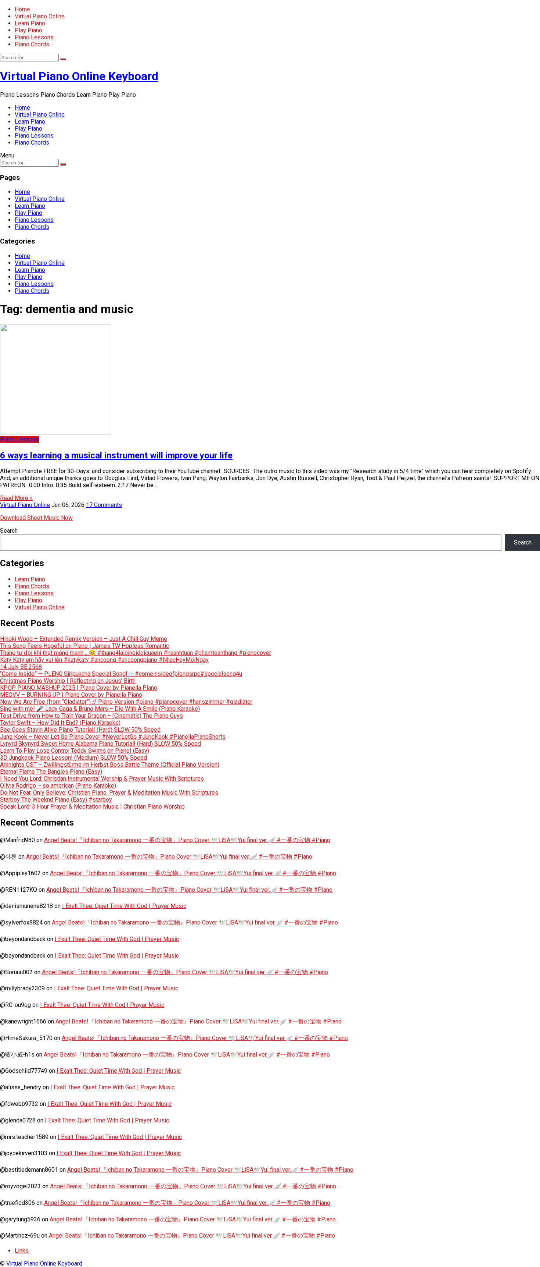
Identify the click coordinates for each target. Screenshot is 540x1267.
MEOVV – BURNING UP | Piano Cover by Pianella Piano (71, 694)
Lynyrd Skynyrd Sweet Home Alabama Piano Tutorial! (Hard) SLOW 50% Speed (100, 743)
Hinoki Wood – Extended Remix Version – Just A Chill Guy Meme (83, 638)
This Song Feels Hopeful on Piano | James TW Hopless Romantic (84, 645)
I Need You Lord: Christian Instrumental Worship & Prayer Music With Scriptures (102, 778)
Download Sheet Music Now (36, 517)
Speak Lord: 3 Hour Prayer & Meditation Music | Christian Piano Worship (92, 806)
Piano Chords (32, 44)
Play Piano (28, 30)
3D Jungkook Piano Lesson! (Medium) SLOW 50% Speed (73, 757)
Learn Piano (30, 23)
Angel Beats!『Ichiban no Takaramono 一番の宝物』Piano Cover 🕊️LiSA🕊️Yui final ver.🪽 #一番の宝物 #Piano (187, 840)
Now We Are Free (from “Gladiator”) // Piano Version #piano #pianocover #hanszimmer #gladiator (126, 701)
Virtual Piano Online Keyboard (79, 76)
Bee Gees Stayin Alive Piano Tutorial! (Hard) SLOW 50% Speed (80, 729)
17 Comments (104, 504)
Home (22, 9)
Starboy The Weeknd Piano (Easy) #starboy (56, 799)
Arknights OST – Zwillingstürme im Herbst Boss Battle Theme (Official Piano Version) (109, 764)
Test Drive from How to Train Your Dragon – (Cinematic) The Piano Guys (91, 715)
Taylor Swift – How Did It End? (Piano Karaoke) (60, 722)
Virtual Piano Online (40, 16)
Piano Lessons (34, 37)
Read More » (16, 497)
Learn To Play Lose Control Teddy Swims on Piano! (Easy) (74, 750)
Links (22, 1250)
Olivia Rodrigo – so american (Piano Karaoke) (58, 785)
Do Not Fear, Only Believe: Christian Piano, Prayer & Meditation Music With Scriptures (109, 792)
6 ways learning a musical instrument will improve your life (116, 455)
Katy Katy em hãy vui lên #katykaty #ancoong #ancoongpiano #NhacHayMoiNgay (104, 659)
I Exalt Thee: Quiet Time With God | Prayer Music (124, 905)
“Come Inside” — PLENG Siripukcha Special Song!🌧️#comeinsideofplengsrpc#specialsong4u (121, 673)
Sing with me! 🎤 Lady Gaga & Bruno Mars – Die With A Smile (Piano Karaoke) (100, 708)
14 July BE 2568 (21, 666)
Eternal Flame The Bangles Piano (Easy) (51, 771)
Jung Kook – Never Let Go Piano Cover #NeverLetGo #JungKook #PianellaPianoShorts (113, 736)
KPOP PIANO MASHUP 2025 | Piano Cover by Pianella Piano (78, 687)
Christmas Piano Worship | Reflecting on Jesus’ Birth (68, 680)
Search (9, 530)
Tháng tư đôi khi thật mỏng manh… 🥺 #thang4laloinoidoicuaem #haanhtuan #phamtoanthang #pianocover (135, 652)
